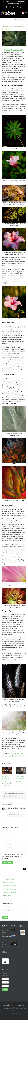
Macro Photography (7, 755)
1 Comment (14, 756)
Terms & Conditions (12, 1005)
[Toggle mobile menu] (26, 13)
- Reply (6, 809)
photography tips (20, 755)
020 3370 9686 (21, 2)
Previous (17, 20)
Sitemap (14, 1007)
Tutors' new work (6, 756)
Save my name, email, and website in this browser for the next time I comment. (14, 856)
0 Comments (7, 785)
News (14, 755)
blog (11, 753)
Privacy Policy (21, 1005)
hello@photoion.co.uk (14, 3)
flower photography (18, 753)
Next (23, 20)
